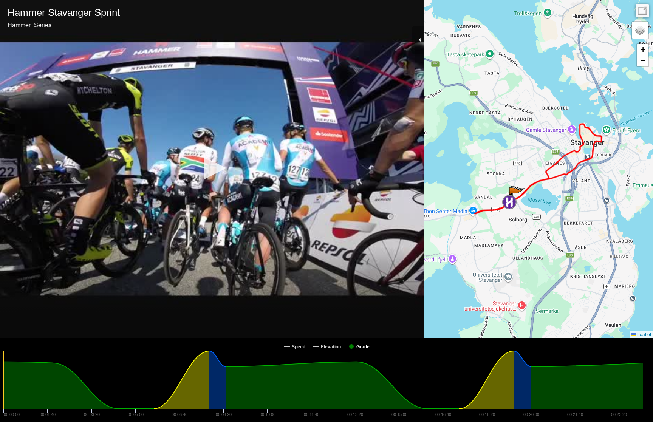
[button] (212, 168)
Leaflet (643, 334)
